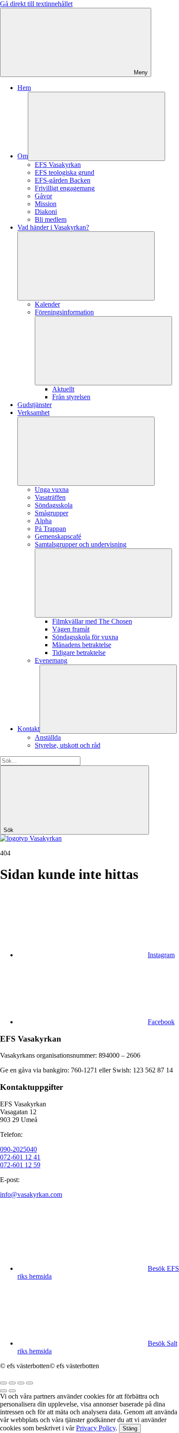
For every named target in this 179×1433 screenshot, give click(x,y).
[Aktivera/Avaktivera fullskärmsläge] (20, 1383)
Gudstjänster (34, 404)
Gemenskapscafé (58, 536)
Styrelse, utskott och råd (67, 745)
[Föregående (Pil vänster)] (3, 1391)
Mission (45, 203)
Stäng (130, 1428)
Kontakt (28, 728)
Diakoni (46, 211)
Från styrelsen (71, 397)
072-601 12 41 (20, 1157)
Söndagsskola (54, 505)
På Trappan (50, 528)
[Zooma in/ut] (29, 1383)
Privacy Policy (96, 1428)
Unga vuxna (52, 489)
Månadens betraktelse (81, 644)
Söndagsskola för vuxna (85, 637)
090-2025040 (18, 1149)
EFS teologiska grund (64, 172)
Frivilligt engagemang (65, 188)
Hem (24, 87)
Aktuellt (63, 389)
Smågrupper (51, 513)
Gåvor (43, 196)
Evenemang (51, 660)
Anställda (48, 737)
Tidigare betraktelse (79, 652)
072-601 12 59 (20, 1165)
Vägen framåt (71, 629)
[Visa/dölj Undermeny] (96, 126)
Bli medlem (50, 219)
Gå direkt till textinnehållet (36, 3)
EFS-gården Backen (62, 180)
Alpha (43, 520)
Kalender (47, 304)
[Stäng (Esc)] (3, 1383)
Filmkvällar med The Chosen (92, 621)
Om (22, 156)
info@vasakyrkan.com (31, 1194)
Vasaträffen (50, 497)
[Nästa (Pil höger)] (12, 1391)
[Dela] (12, 1383)
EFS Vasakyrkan (58, 164)
